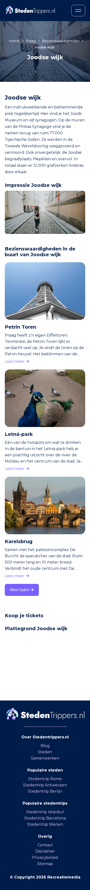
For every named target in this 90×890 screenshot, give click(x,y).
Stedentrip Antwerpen (45, 785)
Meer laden (20, 590)
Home (15, 41)
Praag (31, 41)
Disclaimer (45, 851)
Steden (45, 752)
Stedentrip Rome (45, 779)
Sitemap (45, 863)
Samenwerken (45, 758)
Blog (45, 745)
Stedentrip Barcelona (45, 818)
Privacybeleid (45, 857)
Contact (45, 845)
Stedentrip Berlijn (45, 791)
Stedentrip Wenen (45, 824)
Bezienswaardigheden (61, 41)
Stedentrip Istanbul (45, 812)
